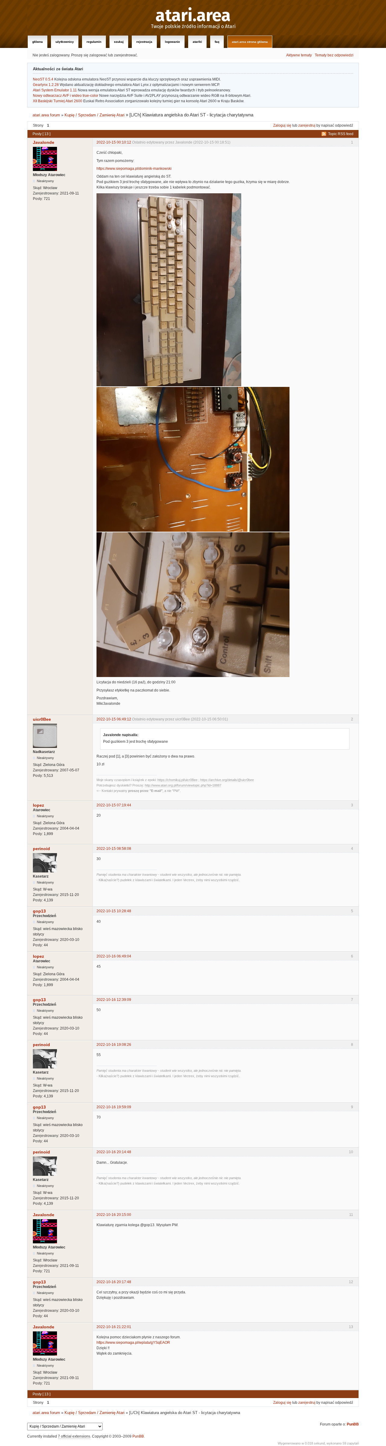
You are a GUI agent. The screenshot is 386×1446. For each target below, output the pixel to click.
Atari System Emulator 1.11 (55, 90)
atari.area (193, 15)
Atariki (197, 41)
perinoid (41, 848)
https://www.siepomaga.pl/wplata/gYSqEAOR (133, 1342)
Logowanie (172, 41)
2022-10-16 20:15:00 (113, 1215)
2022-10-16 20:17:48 (113, 1282)
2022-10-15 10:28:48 (113, 911)
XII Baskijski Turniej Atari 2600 (57, 101)
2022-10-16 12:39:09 (113, 1000)
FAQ (217, 41)
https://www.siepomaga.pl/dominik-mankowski (134, 168)
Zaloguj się (282, 125)
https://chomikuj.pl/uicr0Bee (177, 780)
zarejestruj (306, 125)
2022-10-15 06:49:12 (113, 719)
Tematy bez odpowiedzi (334, 55)
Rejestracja (144, 41)
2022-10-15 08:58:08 (113, 848)
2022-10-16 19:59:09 (113, 1107)
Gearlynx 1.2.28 (46, 85)
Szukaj (119, 41)
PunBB (353, 1424)
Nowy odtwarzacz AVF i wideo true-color (65, 95)
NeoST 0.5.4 (43, 79)
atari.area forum (46, 115)
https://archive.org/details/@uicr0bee (227, 780)
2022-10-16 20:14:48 (113, 1152)
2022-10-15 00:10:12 (113, 142)
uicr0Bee (42, 719)
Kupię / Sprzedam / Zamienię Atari (95, 115)
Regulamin (94, 41)
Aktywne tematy (299, 55)
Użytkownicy (64, 41)
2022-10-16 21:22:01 (113, 1327)
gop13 (39, 911)
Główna (37, 41)
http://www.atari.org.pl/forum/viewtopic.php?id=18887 (183, 785)
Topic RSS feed (340, 134)
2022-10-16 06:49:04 (113, 956)
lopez (38, 805)
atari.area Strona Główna (250, 41)
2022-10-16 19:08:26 (113, 1045)
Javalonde (43, 142)
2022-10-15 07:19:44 (113, 805)
